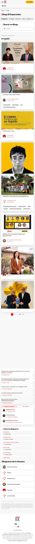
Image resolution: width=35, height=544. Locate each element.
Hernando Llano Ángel (12, 467)
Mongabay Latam (12, 200)
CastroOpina (6, 432)
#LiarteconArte (6, 105)
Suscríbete (29, 2)
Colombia (5, 208)
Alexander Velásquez (7, 388)
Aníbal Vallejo (15, 105)
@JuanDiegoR (8, 449)
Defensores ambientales (15, 208)
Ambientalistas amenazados (9, 206)
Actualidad (11, 19)
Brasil (29, 206)
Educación (18, 19)
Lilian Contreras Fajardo (13, 99)
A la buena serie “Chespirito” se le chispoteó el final (14, 386)
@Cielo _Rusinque (9, 439)
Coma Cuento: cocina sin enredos (11, 442)
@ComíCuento (8, 444)
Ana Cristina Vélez (11, 495)
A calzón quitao (6, 452)
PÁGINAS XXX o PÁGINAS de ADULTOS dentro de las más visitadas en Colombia (15, 372)
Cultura (23, 19)
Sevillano (9, 472)
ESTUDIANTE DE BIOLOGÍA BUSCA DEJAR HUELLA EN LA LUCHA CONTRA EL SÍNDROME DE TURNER (15, 379)
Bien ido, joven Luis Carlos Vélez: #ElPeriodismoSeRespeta (9, 400)
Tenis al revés (6, 447)
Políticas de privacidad (14, 534)
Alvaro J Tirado (6, 382)
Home (2, 10)
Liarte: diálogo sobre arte (9, 107)
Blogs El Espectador (11, 14)
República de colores (12, 420)
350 (20, 314)
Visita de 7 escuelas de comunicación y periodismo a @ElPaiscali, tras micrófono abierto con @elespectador (17, 234)
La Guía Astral (6, 457)
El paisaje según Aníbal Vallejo (11, 94)
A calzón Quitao (8, 454)
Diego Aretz (10, 68)
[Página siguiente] (23, 314)
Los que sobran (6, 437)
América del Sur (22, 206)
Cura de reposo (10, 415)
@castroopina (8, 434)
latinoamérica (26, 208)
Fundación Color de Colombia (14, 240)
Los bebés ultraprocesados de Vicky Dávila (12, 393)
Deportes (29, 19)
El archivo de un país (8, 131)
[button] (33, 19)
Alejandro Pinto (6, 374)
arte (21, 105)
